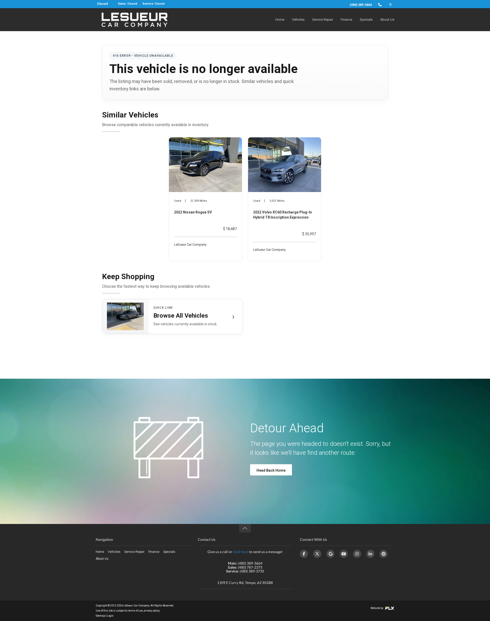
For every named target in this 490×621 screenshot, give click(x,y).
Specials (366, 19)
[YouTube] (344, 554)
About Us (387, 19)
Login (110, 615)
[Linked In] (370, 554)
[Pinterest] (383, 554)
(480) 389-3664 (361, 5)
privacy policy (152, 610)
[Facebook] (304, 554)
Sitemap (100, 615)
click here (240, 552)
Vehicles (298, 19)
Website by (377, 608)
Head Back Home (271, 470)
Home (279, 19)
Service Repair (322, 19)
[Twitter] (317, 554)
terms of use (135, 610)
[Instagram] (357, 554)
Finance (346, 19)
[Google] (330, 554)
